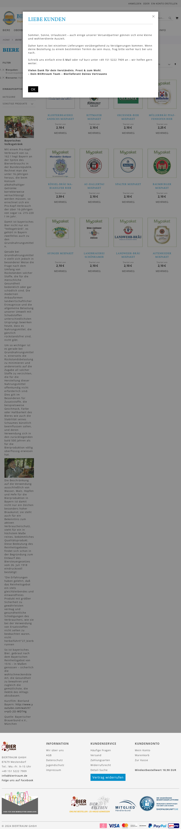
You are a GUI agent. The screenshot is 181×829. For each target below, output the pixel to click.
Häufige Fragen (100, 750)
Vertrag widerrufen (108, 777)
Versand (95, 755)
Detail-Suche (99, 770)
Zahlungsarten (100, 760)
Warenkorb (142, 755)
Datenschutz (54, 760)
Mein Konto (142, 750)
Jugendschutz (55, 765)
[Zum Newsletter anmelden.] (20, 813)
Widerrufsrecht (100, 765)
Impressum (53, 770)
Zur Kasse (141, 760)
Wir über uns (55, 750)
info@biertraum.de (14, 775)
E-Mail (67, 59)
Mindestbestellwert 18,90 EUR (155, 770)
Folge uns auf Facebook (17, 780)
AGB (49, 755)
